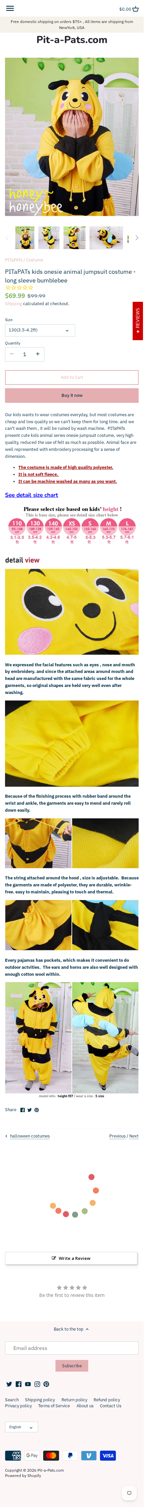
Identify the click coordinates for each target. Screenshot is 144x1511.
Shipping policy (40, 1400)
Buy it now (72, 395)
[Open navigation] (10, 8)
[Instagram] (37, 1384)
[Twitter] (9, 1384)
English (15, 1427)
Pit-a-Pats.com (72, 40)
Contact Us (110, 1406)
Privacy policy (18, 1406)
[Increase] (37, 354)
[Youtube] (28, 1384)
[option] (25, 237)
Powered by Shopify (23, 1475)
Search (12, 1400)
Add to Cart (72, 377)
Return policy (74, 1400)
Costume (34, 260)
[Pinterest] (46, 1384)
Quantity (12, 343)
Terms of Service (54, 1406)
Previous (117, 1136)
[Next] (136, 237)
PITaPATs (13, 260)
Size (9, 319)
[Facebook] (18, 1384)
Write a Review (75, 1258)
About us (85, 1406)
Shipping (13, 303)
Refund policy (107, 1400)
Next (134, 1136)
